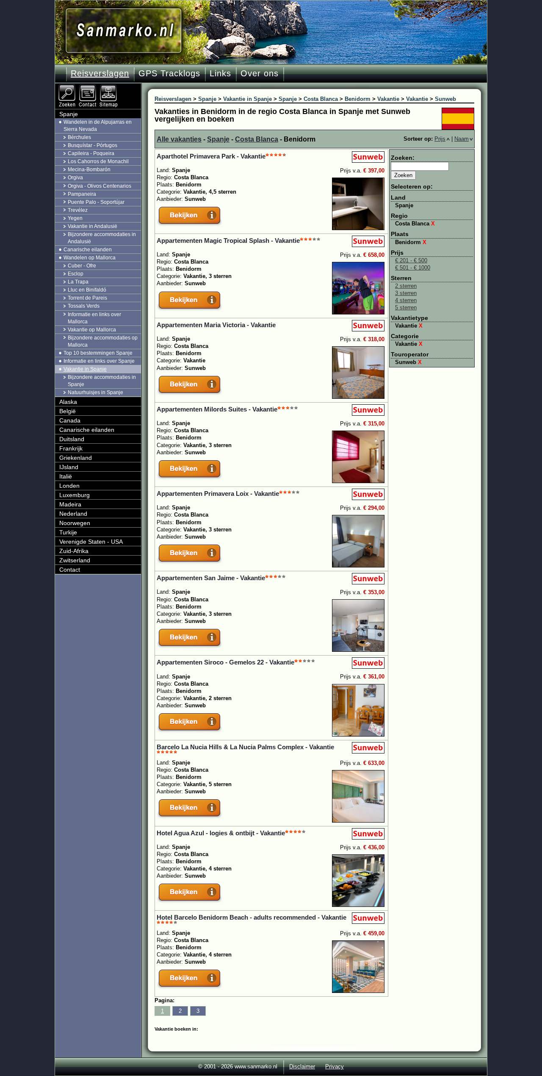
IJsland (68, 467)
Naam (461, 139)
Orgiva (75, 178)
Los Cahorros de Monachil (98, 161)
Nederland (73, 513)
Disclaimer (302, 1066)
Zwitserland (74, 560)
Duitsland (71, 439)
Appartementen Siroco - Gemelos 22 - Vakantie (225, 662)
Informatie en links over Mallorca (94, 318)
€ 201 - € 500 (411, 260)
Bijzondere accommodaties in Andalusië (102, 238)
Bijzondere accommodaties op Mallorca (103, 341)
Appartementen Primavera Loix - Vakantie (218, 493)
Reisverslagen (100, 73)
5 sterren (406, 307)
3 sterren (406, 293)
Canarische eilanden (88, 250)
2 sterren (406, 286)
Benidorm (410, 242)
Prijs (439, 139)
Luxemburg (74, 495)
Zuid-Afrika (73, 551)
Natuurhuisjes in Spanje (95, 392)
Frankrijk (71, 448)
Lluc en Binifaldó (87, 290)
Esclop (75, 274)
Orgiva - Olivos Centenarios (99, 186)
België (67, 411)
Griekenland (75, 457)
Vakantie (409, 326)
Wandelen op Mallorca (90, 258)
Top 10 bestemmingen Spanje (98, 353)
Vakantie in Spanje (85, 369)
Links (220, 73)
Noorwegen (74, 523)
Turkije (68, 532)
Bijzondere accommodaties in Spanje (102, 380)
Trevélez (78, 210)
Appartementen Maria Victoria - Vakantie (216, 325)
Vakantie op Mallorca (92, 330)
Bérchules (79, 137)
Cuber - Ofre (82, 266)
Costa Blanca (256, 139)
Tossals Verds (84, 306)
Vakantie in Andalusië (92, 226)
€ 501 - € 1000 (412, 267)
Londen (69, 485)
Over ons (260, 73)
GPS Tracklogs (169, 73)
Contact (69, 569)
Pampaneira (82, 194)
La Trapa (78, 282)
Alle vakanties (179, 139)
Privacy (334, 1066)
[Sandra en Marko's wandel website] (123, 31)
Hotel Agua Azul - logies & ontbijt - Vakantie (221, 833)
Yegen (75, 218)
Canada (69, 420)
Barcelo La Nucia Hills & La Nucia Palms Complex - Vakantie (245, 747)
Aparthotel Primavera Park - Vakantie (211, 156)
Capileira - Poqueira (91, 153)
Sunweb (408, 362)
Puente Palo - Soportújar (96, 202)
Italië (65, 476)
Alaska (68, 401)
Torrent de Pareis (87, 298)
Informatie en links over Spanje (99, 361)
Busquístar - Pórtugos (92, 145)
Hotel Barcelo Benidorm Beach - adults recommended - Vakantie (251, 917)
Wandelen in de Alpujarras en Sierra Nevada (98, 125)
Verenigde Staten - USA (91, 541)
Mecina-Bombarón (89, 169)
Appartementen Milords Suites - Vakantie (217, 409)
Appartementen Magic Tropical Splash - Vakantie (228, 240)
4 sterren (406, 300)
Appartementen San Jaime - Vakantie (211, 578)
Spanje (218, 139)
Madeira (70, 504)
